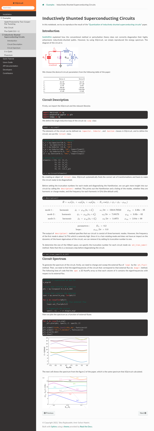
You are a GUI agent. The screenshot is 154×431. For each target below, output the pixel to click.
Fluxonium (8, 55)
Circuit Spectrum (13, 48)
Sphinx (54, 427)
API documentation (10, 66)
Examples (7, 18)
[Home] (43, 5)
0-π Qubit (8, 52)
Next (142, 413)
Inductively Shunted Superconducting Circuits (14, 36)
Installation (7, 14)
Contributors (8, 73)
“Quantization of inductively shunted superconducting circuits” (115, 25)
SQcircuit (19, 3)
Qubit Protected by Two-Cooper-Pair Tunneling (17, 23)
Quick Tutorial (8, 59)
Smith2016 (47, 37)
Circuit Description (14, 44)
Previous (49, 413)
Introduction (12, 41)
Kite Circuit (8, 28)
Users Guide (8, 62)
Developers (7, 70)
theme (66, 427)
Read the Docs (86, 427)
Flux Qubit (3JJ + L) (11, 31)
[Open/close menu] (1, 18)
